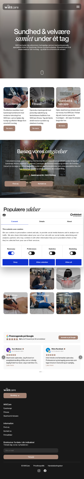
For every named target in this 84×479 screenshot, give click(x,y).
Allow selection (42, 262)
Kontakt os (7, 431)
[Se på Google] (8, 350)
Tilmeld (31, 457)
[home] (10, 7)
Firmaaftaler (8, 435)
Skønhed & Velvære (11, 416)
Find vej (6, 427)
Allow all (68, 262)
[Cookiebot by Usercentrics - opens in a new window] (71, 215)
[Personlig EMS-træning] (16, 279)
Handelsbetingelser (55, 466)
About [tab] (69, 221)
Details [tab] (42, 221)
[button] (78, 6)
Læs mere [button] (10, 365)
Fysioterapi (8, 408)
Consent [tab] (14, 221)
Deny (15, 262)
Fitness (6, 412)
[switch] (32, 253)
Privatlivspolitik (38, 466)
